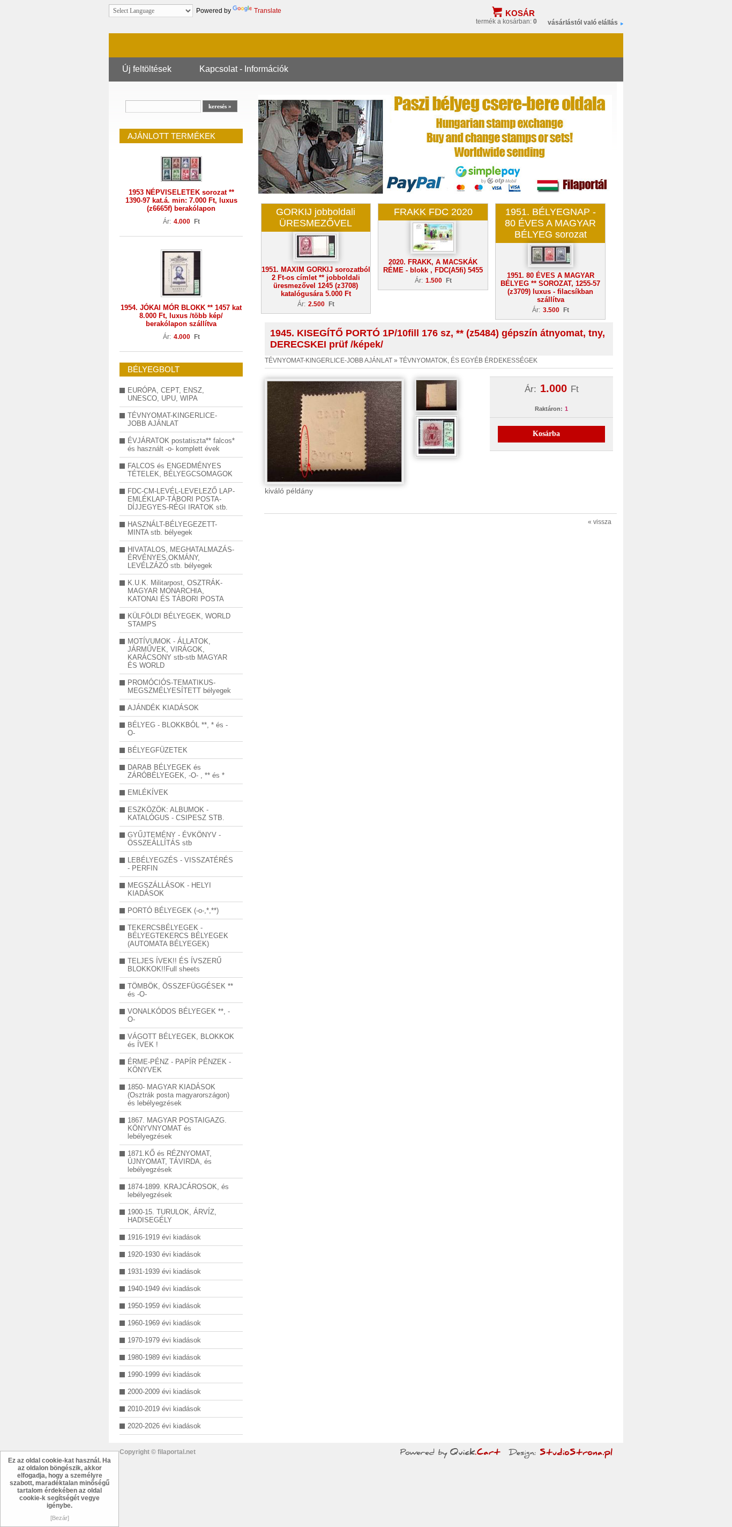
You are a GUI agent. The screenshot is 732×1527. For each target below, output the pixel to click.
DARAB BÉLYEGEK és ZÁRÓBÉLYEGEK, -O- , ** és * (176, 771)
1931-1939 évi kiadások (164, 1271)
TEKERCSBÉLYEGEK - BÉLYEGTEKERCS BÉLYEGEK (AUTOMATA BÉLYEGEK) (178, 936)
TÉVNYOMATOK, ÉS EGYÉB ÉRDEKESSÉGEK (468, 360)
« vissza (599, 522)
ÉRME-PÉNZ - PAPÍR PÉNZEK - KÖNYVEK (179, 1066)
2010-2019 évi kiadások (164, 1409)
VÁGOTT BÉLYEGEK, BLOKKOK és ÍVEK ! (181, 1040)
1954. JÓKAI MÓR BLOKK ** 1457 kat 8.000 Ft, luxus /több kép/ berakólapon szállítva (181, 316)
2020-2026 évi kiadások (164, 1426)
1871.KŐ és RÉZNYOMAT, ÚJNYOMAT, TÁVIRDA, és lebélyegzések (170, 1161)
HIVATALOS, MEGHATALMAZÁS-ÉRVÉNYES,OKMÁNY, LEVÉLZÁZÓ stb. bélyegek (181, 557)
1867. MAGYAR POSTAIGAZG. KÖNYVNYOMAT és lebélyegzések (177, 1128)
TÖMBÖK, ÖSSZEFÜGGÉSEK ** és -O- (180, 990)
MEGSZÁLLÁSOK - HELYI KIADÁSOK (169, 889)
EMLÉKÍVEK (148, 792)
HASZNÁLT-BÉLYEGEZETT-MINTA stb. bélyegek (172, 528)
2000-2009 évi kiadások (164, 1392)
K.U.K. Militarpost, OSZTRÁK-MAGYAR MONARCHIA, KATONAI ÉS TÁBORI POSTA (176, 591)
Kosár (520, 13)
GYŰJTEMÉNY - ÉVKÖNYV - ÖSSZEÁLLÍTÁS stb (174, 839)
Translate (267, 10)
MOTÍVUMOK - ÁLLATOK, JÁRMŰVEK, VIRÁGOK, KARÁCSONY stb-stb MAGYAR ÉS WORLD (177, 653)
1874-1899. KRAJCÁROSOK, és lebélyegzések (178, 1191)
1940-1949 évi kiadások (164, 1289)
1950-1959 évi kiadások (164, 1306)
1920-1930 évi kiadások (164, 1254)
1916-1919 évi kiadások (164, 1237)
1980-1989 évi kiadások (164, 1357)
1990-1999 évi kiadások (164, 1374)
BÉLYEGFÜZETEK (158, 750)
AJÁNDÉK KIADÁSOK (163, 708)
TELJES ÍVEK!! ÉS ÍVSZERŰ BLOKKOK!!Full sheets (174, 965)
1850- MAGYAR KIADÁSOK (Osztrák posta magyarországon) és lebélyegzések (178, 1095)
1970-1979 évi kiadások (164, 1340)
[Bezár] (59, 1518)
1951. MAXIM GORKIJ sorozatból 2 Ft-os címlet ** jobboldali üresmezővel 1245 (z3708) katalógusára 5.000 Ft (316, 281)
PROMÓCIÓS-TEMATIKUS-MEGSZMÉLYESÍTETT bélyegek (179, 686)
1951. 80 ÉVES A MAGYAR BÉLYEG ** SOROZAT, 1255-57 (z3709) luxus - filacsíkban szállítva (550, 287)
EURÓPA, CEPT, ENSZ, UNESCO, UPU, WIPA (166, 394)
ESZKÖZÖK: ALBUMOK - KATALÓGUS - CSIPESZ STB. (176, 814)
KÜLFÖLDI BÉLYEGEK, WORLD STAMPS (179, 620)
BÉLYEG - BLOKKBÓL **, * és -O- (178, 729)
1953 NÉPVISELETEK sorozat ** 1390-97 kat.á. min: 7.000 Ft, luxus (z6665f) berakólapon (181, 200)
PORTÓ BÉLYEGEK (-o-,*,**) (173, 910)
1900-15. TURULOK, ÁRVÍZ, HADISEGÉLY (172, 1216)
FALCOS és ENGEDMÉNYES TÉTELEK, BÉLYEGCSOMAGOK (180, 470)
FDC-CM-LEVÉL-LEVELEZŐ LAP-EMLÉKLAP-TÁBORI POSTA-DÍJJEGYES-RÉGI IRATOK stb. (181, 499)
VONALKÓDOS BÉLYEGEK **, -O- (179, 1015)
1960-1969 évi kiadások (164, 1323)
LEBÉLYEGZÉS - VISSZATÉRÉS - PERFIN (180, 864)
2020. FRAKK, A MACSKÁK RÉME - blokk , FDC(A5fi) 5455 (433, 266)
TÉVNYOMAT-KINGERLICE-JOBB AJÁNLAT (172, 419)
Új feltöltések (146, 68)
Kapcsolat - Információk (243, 68)
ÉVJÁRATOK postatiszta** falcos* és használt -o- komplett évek (181, 445)
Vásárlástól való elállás (583, 22)
